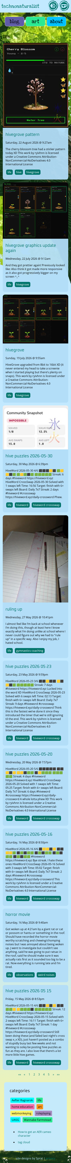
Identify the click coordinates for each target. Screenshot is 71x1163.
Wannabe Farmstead (37, 1120)
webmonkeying (21, 1113)
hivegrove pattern (22, 135)
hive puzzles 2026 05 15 (28, 991)
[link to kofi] (64, 6)
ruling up (14, 609)
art (35, 21)
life (9, 172)
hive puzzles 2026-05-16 (29, 834)
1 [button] (29, 1074)
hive (19, 172)
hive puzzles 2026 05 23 (28, 667)
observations (24, 975)
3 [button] (39, 1074)
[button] (19, 1074)
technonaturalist (20, 6)
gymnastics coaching (29, 650)
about (56, 21)
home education (22, 1107)
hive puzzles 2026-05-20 (29, 754)
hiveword (22, 505)
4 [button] (44, 1074)
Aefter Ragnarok (22, 1100)
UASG (15, 1120)
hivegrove (32, 172)
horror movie (18, 915)
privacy (50, 1158)
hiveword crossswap (46, 505)
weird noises (46, 975)
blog (14, 21)
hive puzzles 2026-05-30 (29, 456)
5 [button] (48, 1074)
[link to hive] (53, 6)
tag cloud (24, 1142)
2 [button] (34, 1074)
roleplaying (43, 1113)
